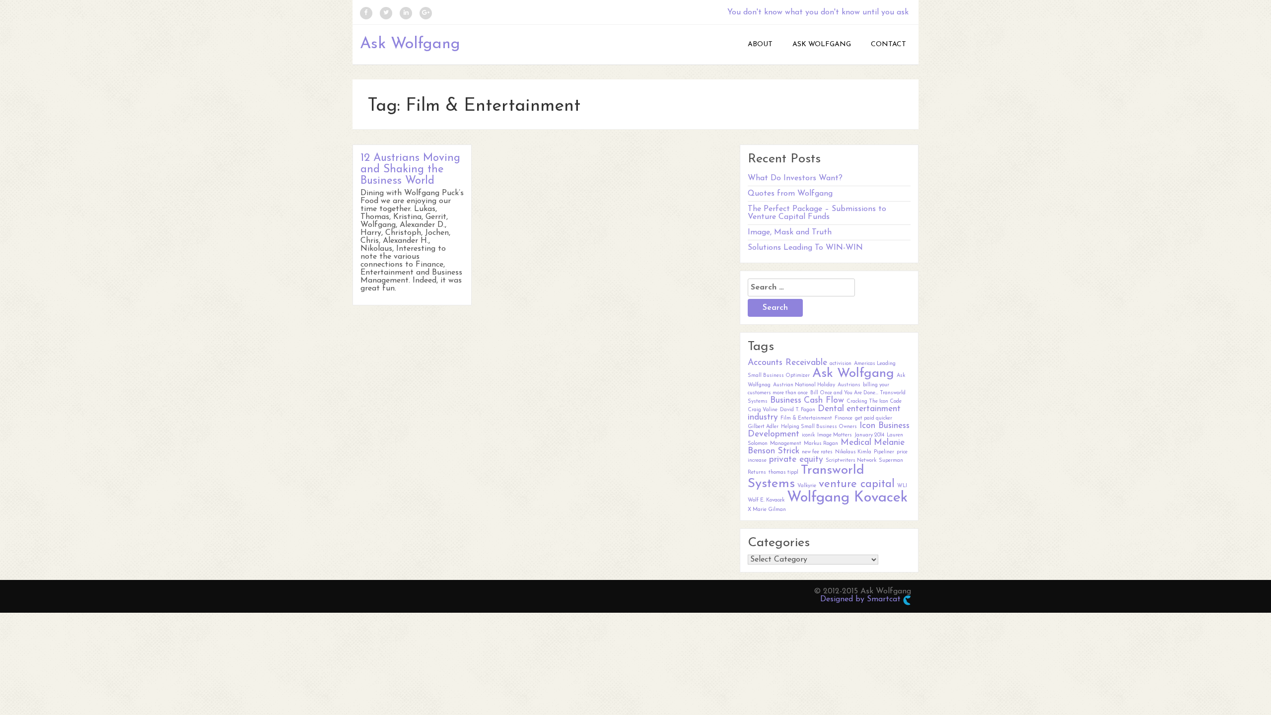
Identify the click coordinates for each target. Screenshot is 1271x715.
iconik (808, 435)
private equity (796, 459)
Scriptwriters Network (851, 460)
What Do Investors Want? (795, 178)
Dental (831, 409)
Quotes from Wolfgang (790, 194)
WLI (902, 486)
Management (785, 443)
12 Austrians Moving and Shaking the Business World (410, 169)
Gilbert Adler (763, 426)
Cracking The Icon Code (874, 401)
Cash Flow (824, 400)
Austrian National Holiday (804, 385)
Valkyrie (806, 486)
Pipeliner (884, 452)
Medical (856, 442)
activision (840, 363)
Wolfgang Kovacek (847, 498)
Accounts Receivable (787, 362)
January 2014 (869, 435)
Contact (888, 44)
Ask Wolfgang (410, 44)
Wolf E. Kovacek (766, 500)
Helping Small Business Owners (819, 426)
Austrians (849, 385)
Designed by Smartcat (861, 599)
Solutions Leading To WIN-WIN (805, 248)
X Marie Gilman (767, 509)
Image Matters (834, 435)
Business (785, 400)
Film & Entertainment (806, 418)
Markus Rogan (821, 443)
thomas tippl (783, 472)
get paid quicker (873, 418)
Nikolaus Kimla (853, 452)
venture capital (857, 484)
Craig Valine (762, 410)
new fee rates (817, 452)
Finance (843, 418)
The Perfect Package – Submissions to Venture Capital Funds (817, 213)
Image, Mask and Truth (790, 232)
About (760, 44)
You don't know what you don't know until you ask (818, 12)
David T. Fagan (797, 410)
